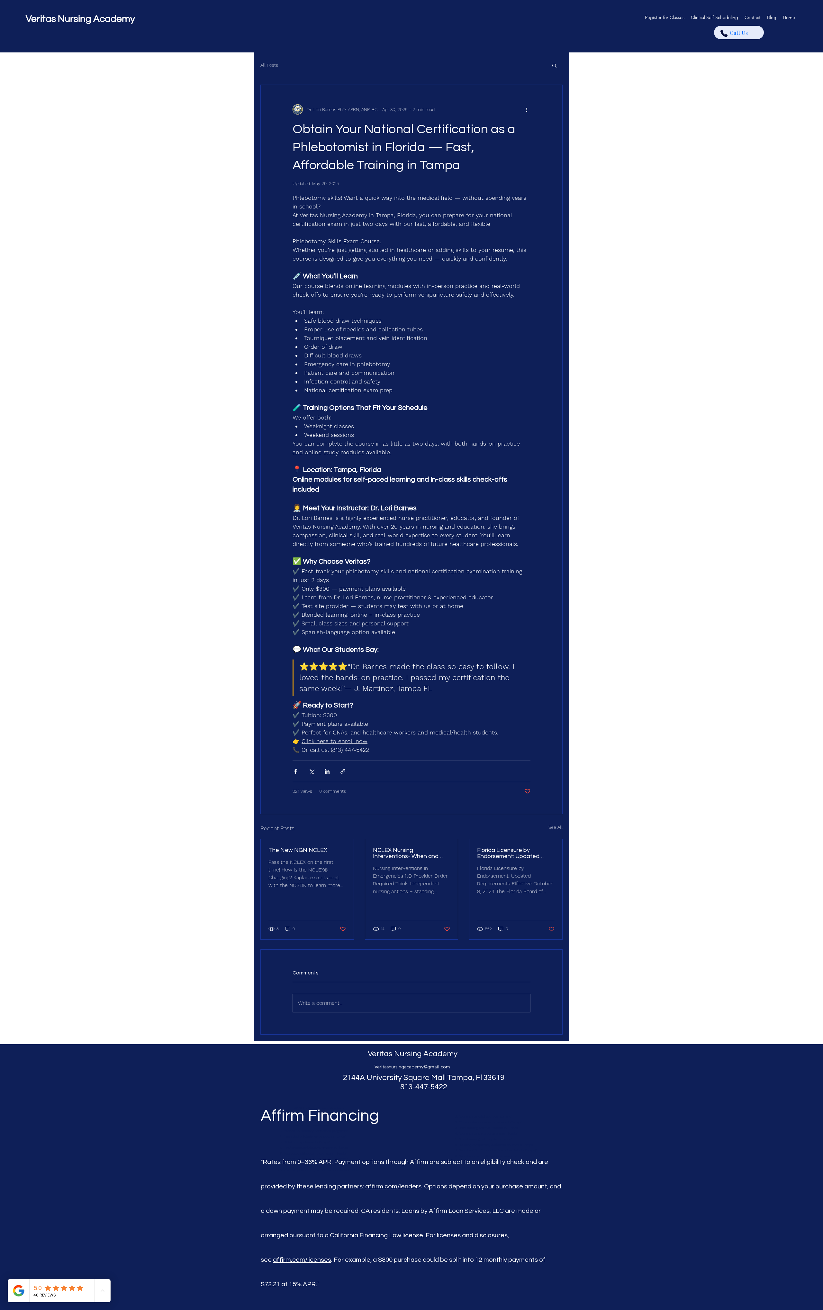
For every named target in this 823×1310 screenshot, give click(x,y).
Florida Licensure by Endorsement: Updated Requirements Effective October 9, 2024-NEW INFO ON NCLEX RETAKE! (514, 853)
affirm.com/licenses (302, 1260)
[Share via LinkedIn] (327, 771)
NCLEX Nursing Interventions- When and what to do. (406, 853)
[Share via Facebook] (296, 771)
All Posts (269, 65)
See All (555, 827)
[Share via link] (343, 771)
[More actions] (526, 109)
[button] (554, 65)
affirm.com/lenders (393, 1186)
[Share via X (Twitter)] (311, 771)
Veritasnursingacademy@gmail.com (412, 1067)
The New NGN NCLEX (297, 850)
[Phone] (724, 33)
